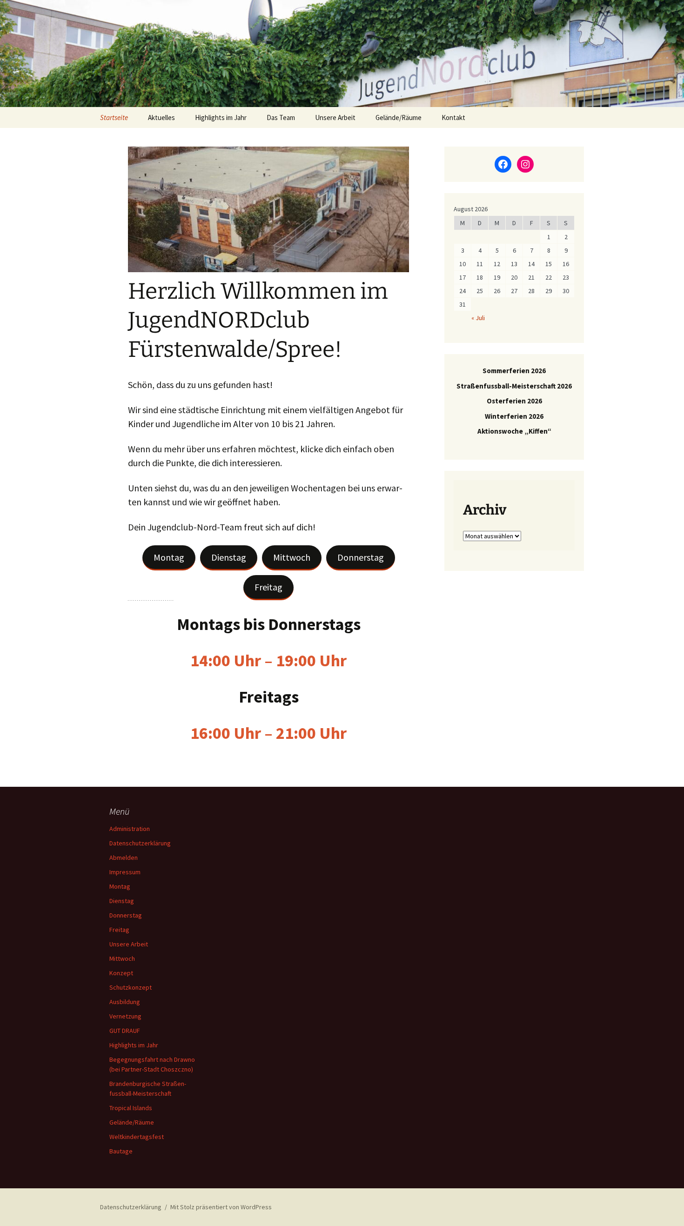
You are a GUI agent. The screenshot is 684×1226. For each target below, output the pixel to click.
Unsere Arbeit (335, 117)
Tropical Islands (130, 1108)
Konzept (121, 973)
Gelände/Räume (399, 117)
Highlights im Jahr (221, 117)
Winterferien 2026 (514, 416)
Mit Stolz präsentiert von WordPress (221, 1207)
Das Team (281, 117)
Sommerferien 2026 (514, 370)
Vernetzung (125, 1016)
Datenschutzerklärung (140, 843)
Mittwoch (291, 557)
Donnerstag (360, 557)
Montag (169, 557)
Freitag (268, 587)
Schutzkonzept (130, 987)
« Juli (478, 318)
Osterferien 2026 (514, 400)
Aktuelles (161, 117)
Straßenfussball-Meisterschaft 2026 (514, 386)
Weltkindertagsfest (136, 1136)
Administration (129, 828)
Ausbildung (124, 1002)
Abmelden (123, 857)
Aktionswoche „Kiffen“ (514, 431)
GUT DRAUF (124, 1030)
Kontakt (453, 117)
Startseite (114, 117)
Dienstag (228, 557)
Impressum (125, 872)
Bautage (121, 1151)
